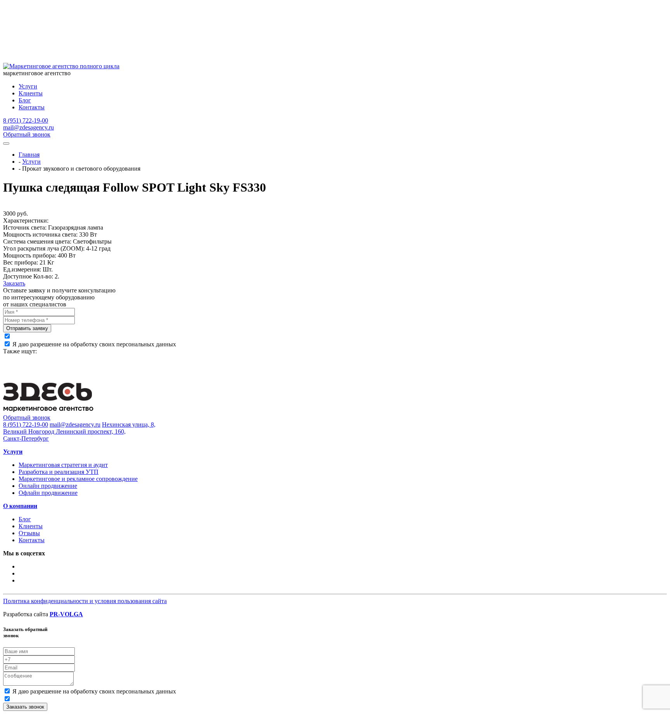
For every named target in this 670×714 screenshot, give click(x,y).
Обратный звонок (26, 134)
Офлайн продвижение (48, 492)
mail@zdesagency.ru (28, 127)
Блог (25, 100)
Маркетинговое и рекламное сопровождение (78, 478)
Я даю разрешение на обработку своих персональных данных (94, 344)
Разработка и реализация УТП (58, 472)
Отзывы (29, 533)
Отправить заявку (27, 328)
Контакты (32, 107)
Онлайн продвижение (48, 485)
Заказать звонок (25, 707)
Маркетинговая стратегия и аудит (63, 465)
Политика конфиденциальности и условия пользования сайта (85, 601)
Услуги (28, 86)
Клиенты (31, 93)
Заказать (14, 283)
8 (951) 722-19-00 (25, 120)
